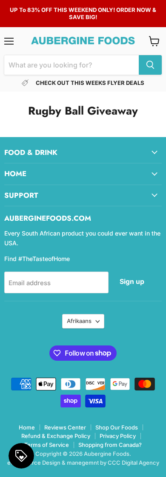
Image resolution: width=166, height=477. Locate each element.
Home (27, 427)
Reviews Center (65, 427)
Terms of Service (46, 444)
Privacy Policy (118, 435)
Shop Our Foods (116, 427)
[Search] (150, 65)
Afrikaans (79, 320)
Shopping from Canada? (110, 444)
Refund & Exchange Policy (55, 435)
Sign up (132, 282)
